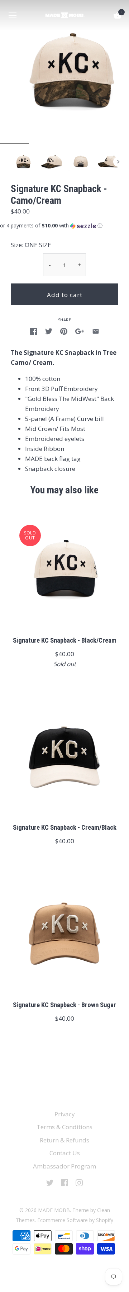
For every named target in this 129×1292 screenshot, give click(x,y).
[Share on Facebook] (33, 331)
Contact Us (64, 1153)
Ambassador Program (64, 1166)
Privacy (64, 1114)
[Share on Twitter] (48, 331)
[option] (23, 161)
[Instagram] (79, 1182)
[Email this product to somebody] (95, 331)
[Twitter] (49, 1182)
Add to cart (64, 295)
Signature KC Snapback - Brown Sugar (64, 1005)
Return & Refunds (64, 1140)
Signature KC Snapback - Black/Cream (64, 640)
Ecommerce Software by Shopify (75, 1220)
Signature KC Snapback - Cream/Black (64, 827)
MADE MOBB (54, 1210)
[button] (64, 225)
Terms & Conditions (64, 1127)
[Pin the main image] (63, 331)
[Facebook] (64, 1182)
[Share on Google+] (79, 331)
